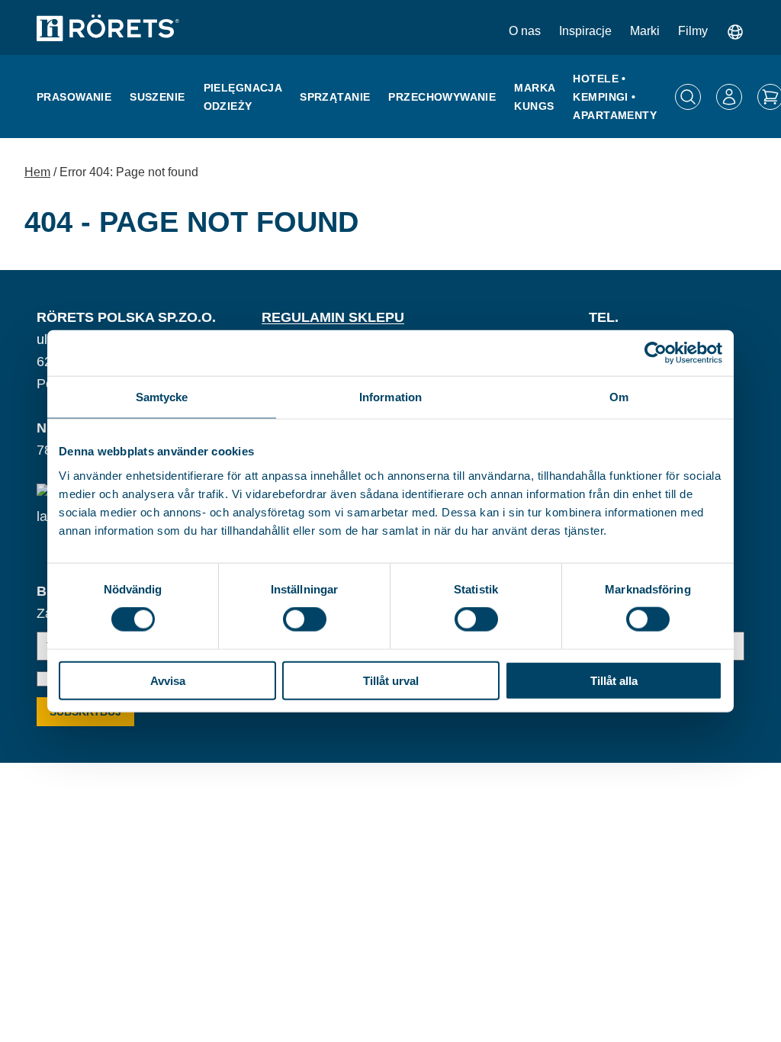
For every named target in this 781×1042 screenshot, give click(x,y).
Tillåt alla (614, 680)
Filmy (693, 30)
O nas (525, 30)
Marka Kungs (534, 97)
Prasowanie (74, 97)
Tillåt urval (391, 680)
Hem (37, 172)
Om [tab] (618, 397)
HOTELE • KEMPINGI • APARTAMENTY (615, 96)
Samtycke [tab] (162, 397)
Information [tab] (390, 397)
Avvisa (167, 680)
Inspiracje (585, 30)
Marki (645, 30)
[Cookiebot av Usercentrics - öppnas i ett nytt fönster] (655, 353)
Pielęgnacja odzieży (243, 97)
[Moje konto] (729, 97)
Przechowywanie (442, 97)
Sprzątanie (335, 97)
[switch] (304, 619)
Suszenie (157, 97)
